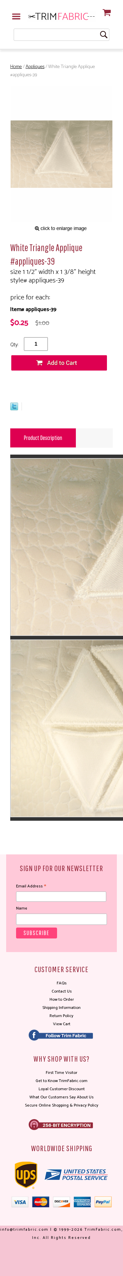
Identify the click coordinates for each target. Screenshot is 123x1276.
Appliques (35, 67)
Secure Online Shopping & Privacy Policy (61, 1105)
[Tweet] (14, 408)
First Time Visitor (61, 1072)
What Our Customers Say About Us (61, 1097)
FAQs (62, 983)
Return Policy (61, 1016)
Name (21, 908)
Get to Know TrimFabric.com (61, 1081)
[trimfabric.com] (61, 16)
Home (16, 67)
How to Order (62, 999)
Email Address (31, 886)
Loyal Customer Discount (62, 1089)
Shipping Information (61, 1007)
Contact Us (62, 991)
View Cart (61, 1024)
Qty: (14, 345)
